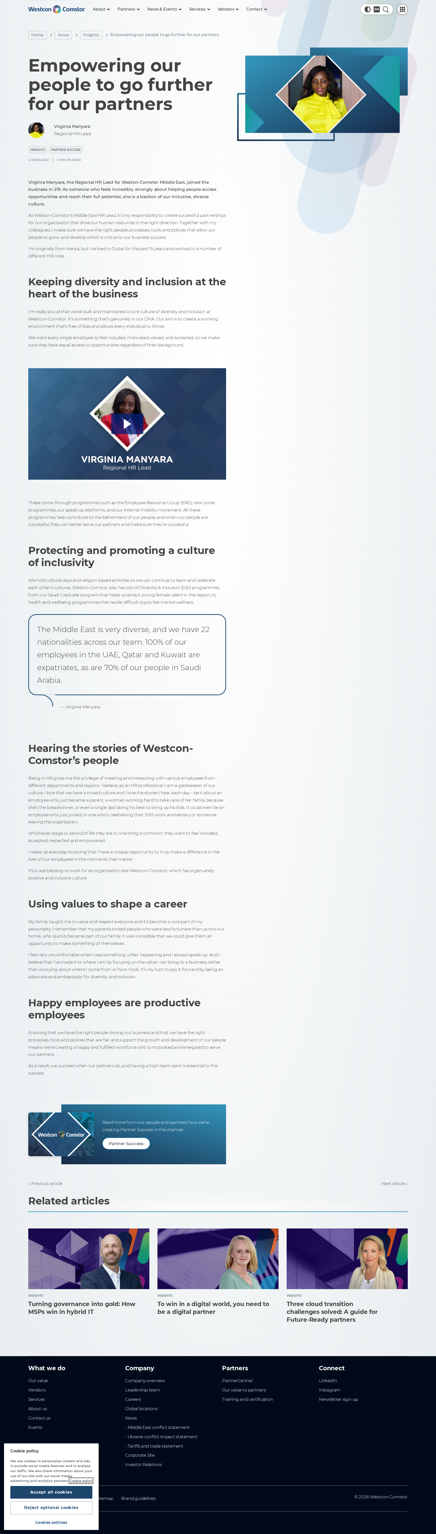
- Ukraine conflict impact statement (161, 1436)
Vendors (36, 1389)
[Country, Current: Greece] (377, 9)
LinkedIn (328, 1380)
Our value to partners (244, 1389)
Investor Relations (143, 1464)
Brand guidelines (138, 1498)
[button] (368, 9)
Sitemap (104, 1498)
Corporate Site (140, 1455)
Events (35, 1427)
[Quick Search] (386, 9)
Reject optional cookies (51, 1507)
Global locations (141, 1408)
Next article (393, 1183)
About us (37, 1408)
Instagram (329, 1389)
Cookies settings (51, 1522)
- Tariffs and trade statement (154, 1446)
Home (37, 35)
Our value (38, 1380)
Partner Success (65, 150)
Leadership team (142, 1389)
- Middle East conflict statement (157, 1427)
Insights (91, 35)
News (63, 35)
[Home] (56, 9)
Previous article (46, 1183)
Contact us (39, 1418)
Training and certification (247, 1399)
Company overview (145, 1380)
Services (36, 1399)
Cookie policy (81, 1481)
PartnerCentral (237, 1380)
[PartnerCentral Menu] (402, 9)
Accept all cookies (51, 1492)
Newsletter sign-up (338, 1399)
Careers (133, 1399)
